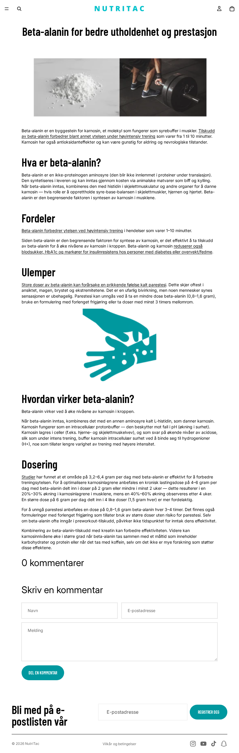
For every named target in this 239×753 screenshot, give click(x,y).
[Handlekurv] (232, 8)
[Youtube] (203, 743)
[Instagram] (192, 743)
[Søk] (19, 8)
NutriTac (32, 743)
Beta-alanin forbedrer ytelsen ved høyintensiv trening (72, 230)
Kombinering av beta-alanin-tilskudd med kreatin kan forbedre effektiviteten (94, 530)
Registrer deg (208, 712)
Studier (28, 476)
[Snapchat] (223, 743)
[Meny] (6, 8)
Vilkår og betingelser (119, 744)
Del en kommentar (43, 672)
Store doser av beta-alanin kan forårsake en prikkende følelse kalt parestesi (94, 284)
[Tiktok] (213, 743)
